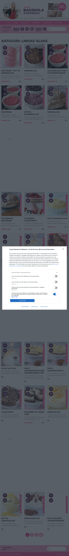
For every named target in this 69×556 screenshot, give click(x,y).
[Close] (63, 249)
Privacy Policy (44, 306)
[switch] (55, 276)
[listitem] (34, 272)
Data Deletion (25, 306)
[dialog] (34, 278)
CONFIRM (22, 300)
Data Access (34, 306)
